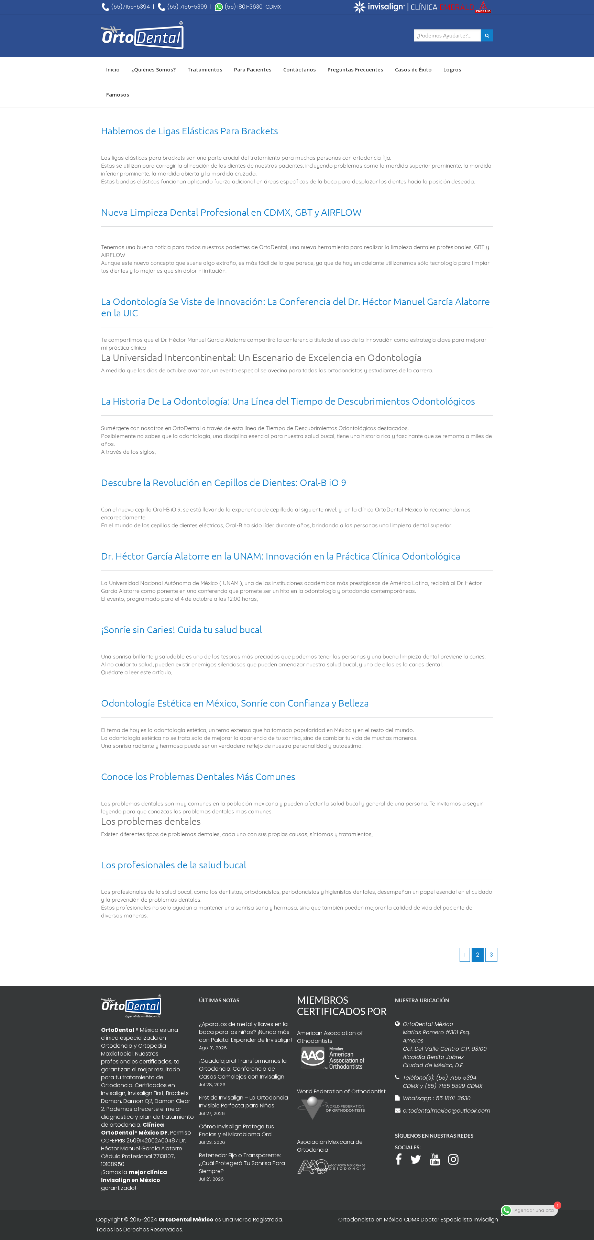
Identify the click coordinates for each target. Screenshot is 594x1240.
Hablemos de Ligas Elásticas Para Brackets (189, 130)
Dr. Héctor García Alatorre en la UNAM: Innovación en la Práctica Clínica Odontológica (280, 556)
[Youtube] (438, 1158)
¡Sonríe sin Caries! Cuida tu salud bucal (181, 629)
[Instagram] (456, 1158)
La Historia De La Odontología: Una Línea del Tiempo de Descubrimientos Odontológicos (288, 401)
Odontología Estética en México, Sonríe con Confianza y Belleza (235, 703)
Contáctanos (299, 69)
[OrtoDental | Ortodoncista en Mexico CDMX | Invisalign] (166, 35)
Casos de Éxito (413, 69)
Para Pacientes (253, 69)
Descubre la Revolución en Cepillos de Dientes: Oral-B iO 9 (223, 482)
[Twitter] (419, 1158)
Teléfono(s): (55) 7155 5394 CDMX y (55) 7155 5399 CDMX (442, 1082)
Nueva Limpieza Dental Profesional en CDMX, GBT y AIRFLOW (231, 212)
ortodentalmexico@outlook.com (445, 1111)
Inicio (113, 69)
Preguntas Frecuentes (355, 69)
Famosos (117, 94)
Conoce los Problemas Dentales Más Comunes (198, 776)
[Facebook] (402, 1158)
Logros (452, 69)
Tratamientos (204, 69)
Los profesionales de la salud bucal (173, 864)
